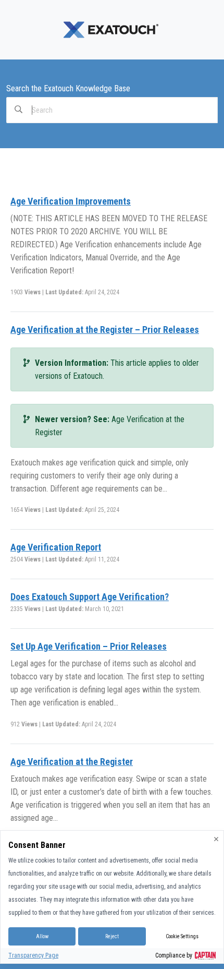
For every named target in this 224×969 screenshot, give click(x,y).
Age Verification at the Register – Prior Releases (104, 329)
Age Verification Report (55, 547)
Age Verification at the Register (71, 761)
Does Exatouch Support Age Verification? (89, 596)
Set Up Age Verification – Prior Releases (88, 646)
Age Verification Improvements (70, 201)
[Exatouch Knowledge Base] (112, 29)
